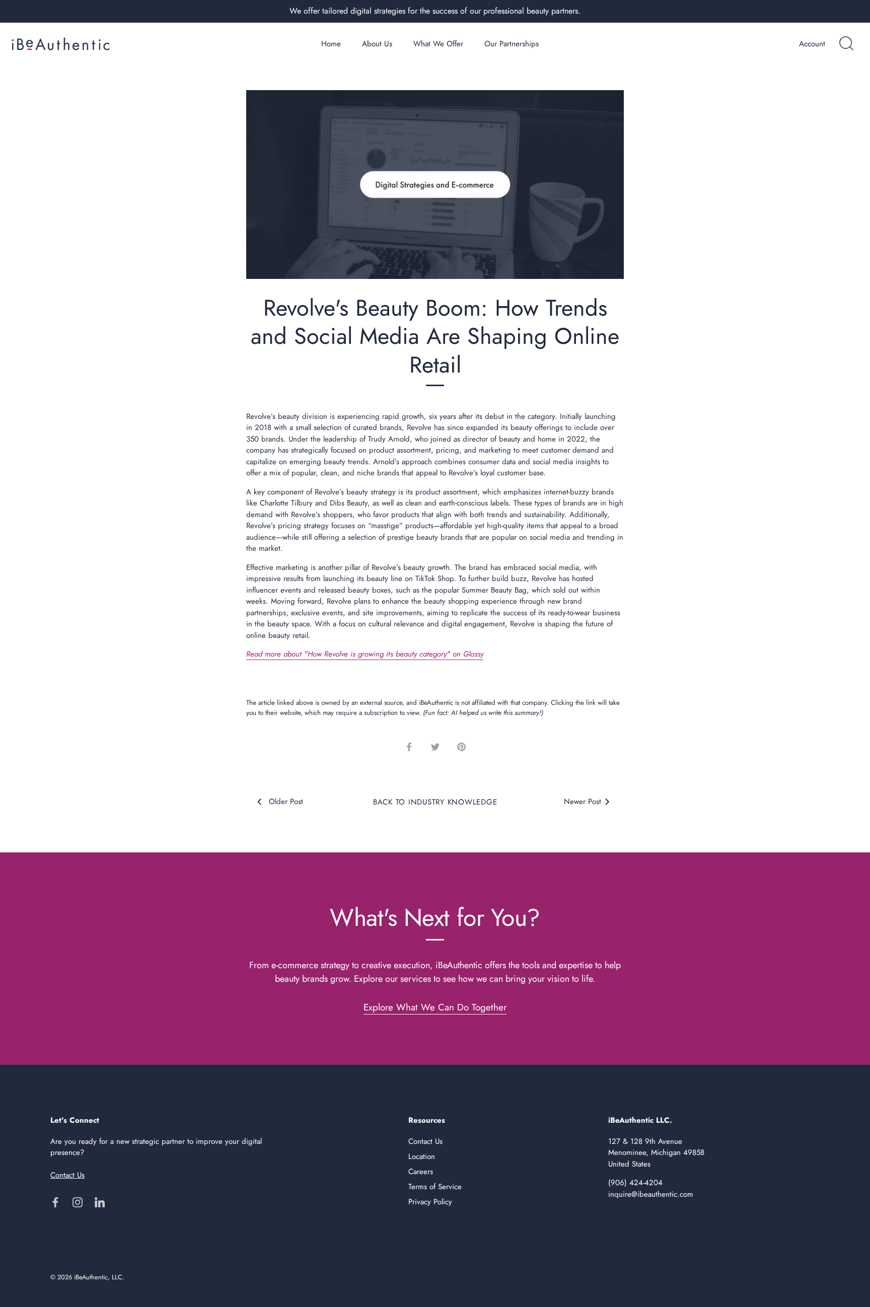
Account (812, 43)
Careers (420, 1171)
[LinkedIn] (100, 1201)
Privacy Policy (430, 1201)
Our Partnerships (511, 43)
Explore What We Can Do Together (435, 1007)
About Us (377, 43)
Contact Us (425, 1141)
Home (331, 43)
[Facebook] (55, 1201)
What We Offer (438, 43)
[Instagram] (77, 1201)
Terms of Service (435, 1186)
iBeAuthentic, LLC (98, 1277)
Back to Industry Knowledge (435, 802)
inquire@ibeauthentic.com (650, 1194)
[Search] (846, 44)
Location (421, 1156)
